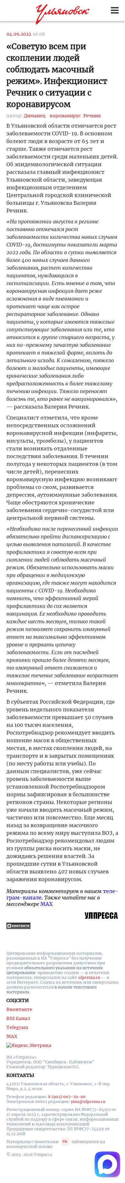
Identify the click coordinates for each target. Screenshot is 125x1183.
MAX (46, 904)
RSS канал (18, 1018)
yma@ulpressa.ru (88, 1101)
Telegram (17, 1027)
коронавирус (65, 116)
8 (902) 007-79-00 (67, 1096)
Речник (92, 116)
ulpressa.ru (89, 977)
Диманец (35, 116)
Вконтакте (19, 1009)
